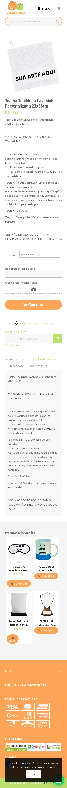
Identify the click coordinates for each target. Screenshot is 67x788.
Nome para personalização (20, 268)
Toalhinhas (51, 359)
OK (58, 338)
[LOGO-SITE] (28, 7)
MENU (46, 8)
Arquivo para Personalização (21, 282)
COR (12, 255)
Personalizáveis (37, 359)
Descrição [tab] (16, 365)
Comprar (35, 304)
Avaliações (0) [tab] (38, 365)
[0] (58, 8)
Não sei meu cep (12, 345)
